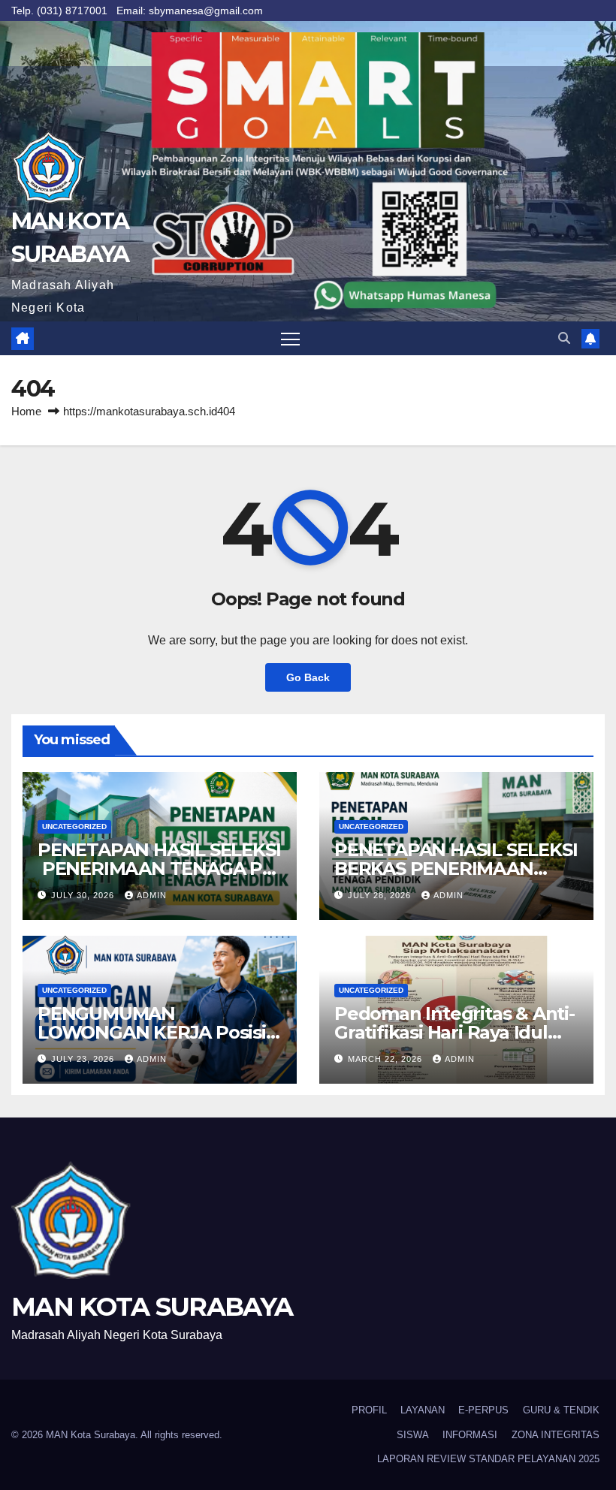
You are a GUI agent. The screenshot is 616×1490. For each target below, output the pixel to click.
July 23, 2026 (84, 1058)
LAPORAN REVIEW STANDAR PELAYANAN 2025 (488, 1458)
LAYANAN (422, 1410)
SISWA (413, 1434)
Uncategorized (74, 826)
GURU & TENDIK (561, 1410)
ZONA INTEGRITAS (555, 1434)
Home (26, 411)
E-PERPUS (483, 1410)
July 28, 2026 (381, 895)
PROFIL (369, 1410)
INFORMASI (469, 1434)
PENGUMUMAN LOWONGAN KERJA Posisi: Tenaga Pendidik (154, 1032)
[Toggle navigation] (290, 338)
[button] (564, 338)
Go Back (308, 677)
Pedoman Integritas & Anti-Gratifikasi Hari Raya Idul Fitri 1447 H (454, 1032)
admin (152, 895)
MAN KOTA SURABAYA (151, 1307)
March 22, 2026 (386, 1058)
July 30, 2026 (84, 895)
